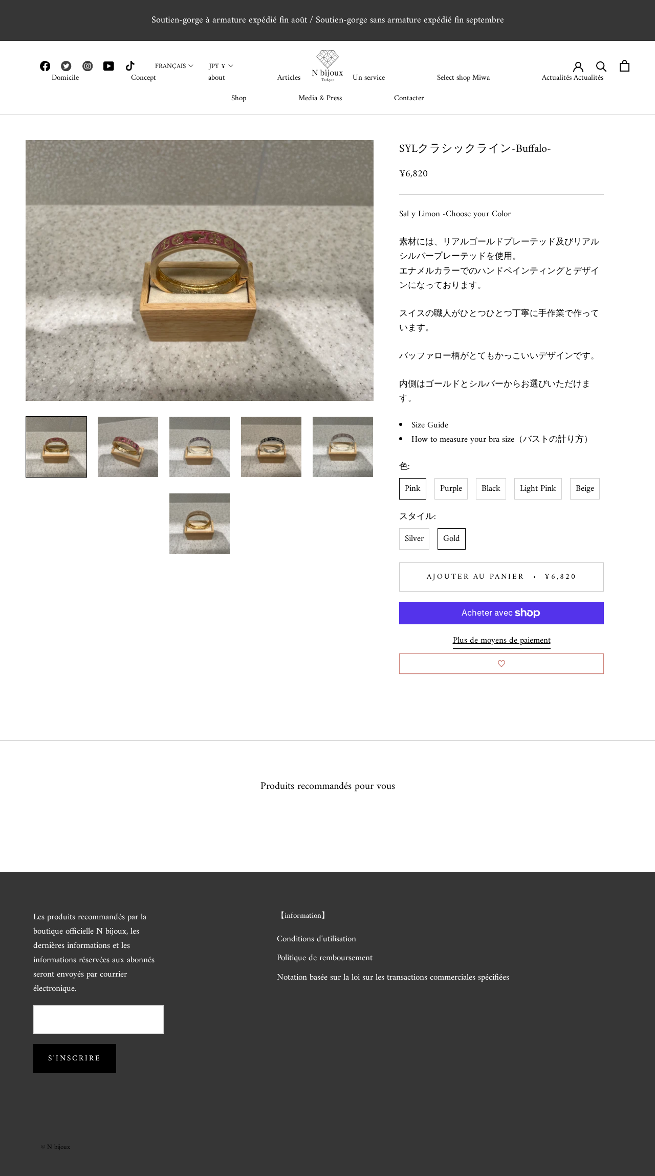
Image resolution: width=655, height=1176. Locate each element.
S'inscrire (74, 1059)
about (216, 78)
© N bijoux (55, 1147)
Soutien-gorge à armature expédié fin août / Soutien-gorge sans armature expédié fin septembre (327, 20)
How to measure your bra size (462, 440)
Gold (451, 539)
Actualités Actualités (572, 78)
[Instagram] (87, 66)
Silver (414, 539)
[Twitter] (66, 66)
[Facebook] (45, 66)
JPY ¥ (217, 66)
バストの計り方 (553, 440)
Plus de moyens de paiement (502, 640)
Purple (451, 488)
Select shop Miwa (463, 78)
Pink (413, 488)
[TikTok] (130, 66)
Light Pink (538, 488)
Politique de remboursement (325, 958)
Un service (369, 78)
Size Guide (429, 426)
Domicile (65, 78)
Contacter (409, 98)
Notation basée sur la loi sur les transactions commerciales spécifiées (393, 978)
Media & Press (320, 98)
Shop (238, 98)
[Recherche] (601, 65)
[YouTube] (108, 66)
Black (491, 488)
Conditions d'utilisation (316, 939)
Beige (585, 488)
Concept (143, 78)
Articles (288, 78)
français (170, 66)
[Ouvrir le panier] (624, 66)
